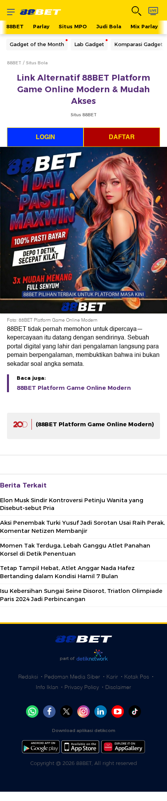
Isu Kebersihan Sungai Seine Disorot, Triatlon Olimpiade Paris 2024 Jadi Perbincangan (81, 595)
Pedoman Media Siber (72, 676)
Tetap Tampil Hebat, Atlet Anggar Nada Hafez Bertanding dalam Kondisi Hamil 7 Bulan (67, 572)
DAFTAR (122, 137)
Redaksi (28, 676)
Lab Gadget (89, 44)
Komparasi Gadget (138, 44)
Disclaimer (118, 687)
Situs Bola (37, 62)
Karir (112, 676)
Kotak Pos (136, 676)
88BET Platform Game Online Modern (74, 387)
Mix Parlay (144, 26)
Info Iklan (47, 687)
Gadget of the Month (37, 44)
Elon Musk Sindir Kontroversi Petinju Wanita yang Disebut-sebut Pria (71, 504)
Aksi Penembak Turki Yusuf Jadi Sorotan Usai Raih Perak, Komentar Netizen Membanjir (82, 526)
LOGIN (45, 137)
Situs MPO (73, 26)
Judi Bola (108, 26)
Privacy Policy (81, 687)
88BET (15, 26)
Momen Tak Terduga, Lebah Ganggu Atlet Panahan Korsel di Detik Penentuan (75, 549)
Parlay (41, 26)
